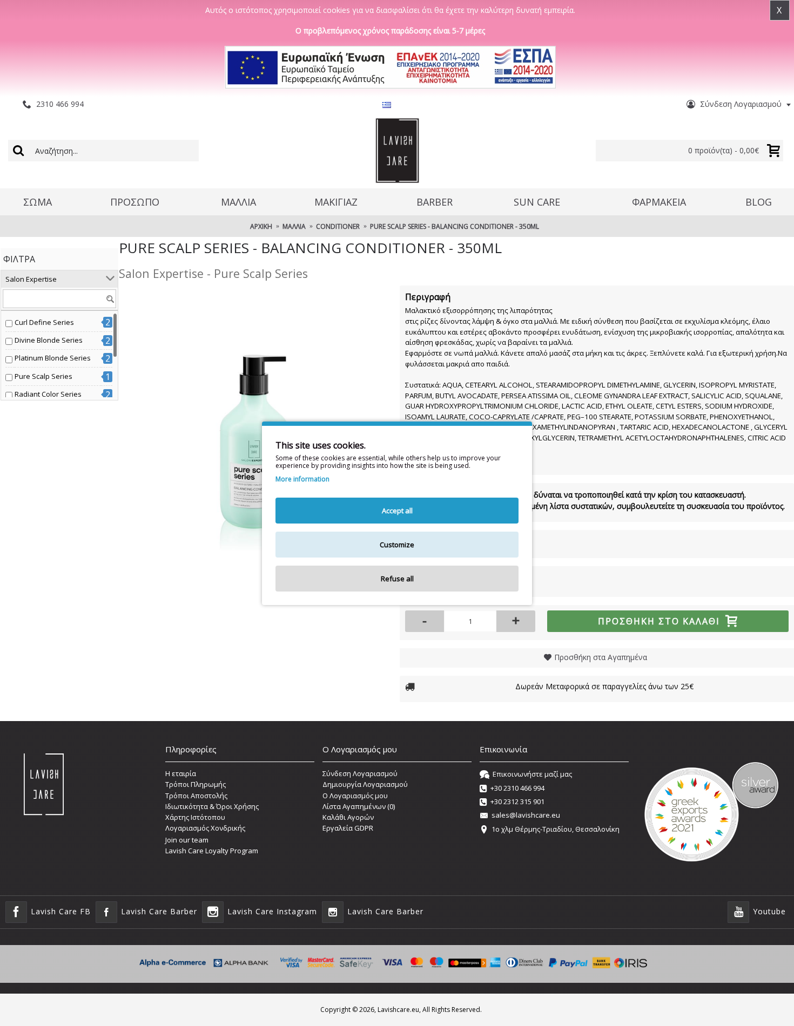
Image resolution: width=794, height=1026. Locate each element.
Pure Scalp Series (43, 376)
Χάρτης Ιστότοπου (195, 817)
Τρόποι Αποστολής (196, 795)
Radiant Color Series (48, 394)
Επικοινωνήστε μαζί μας (532, 774)
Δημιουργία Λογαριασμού (365, 784)
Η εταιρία (180, 773)
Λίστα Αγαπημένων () (358, 806)
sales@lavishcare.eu (526, 815)
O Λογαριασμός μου (355, 795)
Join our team (186, 840)
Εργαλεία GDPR (347, 828)
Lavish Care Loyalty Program (211, 850)
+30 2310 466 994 (517, 788)
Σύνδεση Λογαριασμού (360, 773)
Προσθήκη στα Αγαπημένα (600, 657)
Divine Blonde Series (49, 340)
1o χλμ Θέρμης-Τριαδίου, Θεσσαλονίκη (556, 829)
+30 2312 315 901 (517, 801)
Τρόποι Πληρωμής (195, 784)
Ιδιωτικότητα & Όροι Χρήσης (212, 806)
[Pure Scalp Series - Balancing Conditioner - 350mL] (254, 420)
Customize (397, 544)
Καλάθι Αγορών (348, 817)
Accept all (397, 510)
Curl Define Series (44, 322)
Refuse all (397, 578)
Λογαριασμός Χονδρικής (205, 828)
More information (302, 479)
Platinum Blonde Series (53, 358)
